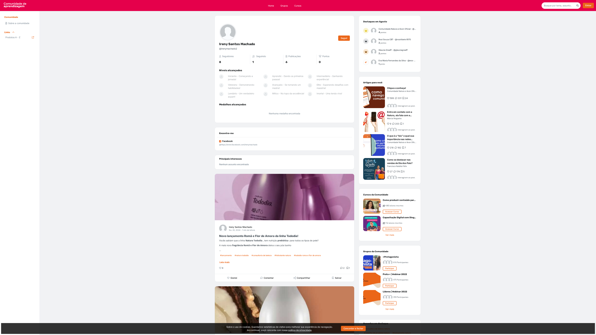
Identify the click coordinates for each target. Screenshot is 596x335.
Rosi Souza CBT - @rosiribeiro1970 (395, 39)
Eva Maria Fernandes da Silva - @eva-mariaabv (397, 60)
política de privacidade (300, 330)
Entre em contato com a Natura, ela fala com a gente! (399, 115)
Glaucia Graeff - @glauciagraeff (393, 50)
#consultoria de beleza (262, 255)
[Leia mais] (374, 97)
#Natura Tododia (242, 255)
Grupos (284, 5)
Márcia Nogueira (394, 118)
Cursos (297, 5)
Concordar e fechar (353, 328)
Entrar (588, 5)
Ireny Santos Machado (240, 227)
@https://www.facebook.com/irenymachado (238, 144)
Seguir (344, 38)
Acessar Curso (392, 211)
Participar (389, 268)
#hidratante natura (283, 255)
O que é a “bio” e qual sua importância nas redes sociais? (400, 139)
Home (271, 5)
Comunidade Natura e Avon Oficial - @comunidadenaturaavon (397, 29)
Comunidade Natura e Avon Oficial (402, 91)
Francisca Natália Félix (397, 166)
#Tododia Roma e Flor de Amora (307, 255)
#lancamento (226, 255)
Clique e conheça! (396, 88)
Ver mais (389, 235)
